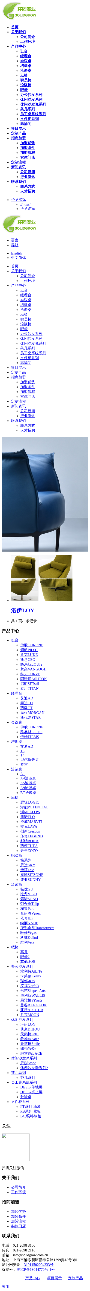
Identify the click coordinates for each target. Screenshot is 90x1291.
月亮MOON (29, 1015)
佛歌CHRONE (31, 645)
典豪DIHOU (30, 1029)
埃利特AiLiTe (31, 971)
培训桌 (16, 742)
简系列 (25, 860)
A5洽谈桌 (28, 783)
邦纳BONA (29, 841)
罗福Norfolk (29, 986)
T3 (22, 751)
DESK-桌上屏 (31, 1092)
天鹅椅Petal (29, 1034)
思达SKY (27, 865)
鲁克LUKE (29, 655)
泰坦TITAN (29, 688)
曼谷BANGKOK (33, 1005)
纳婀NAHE (29, 923)
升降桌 (25, 1097)
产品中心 (32, 1278)
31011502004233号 (39, 1265)
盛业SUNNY (30, 880)
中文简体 (18, 258)
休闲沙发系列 (22, 1020)
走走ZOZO (29, 851)
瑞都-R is (27, 981)
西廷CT (26, 708)
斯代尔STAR (30, 717)
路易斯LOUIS (31, 664)
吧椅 (14, 947)
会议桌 (16, 722)
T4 (22, 755)
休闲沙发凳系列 (24, 1058)
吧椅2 (25, 957)
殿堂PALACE (31, 1053)
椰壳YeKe (28, 1049)
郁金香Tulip (29, 904)
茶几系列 (18, 1073)
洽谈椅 (16, 884)
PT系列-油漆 (30, 1106)
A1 (22, 774)
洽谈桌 (16, 769)
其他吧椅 (27, 962)
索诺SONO (29, 899)
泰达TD (26, 703)
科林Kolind (29, 937)
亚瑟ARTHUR (31, 1010)
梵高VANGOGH (33, 669)
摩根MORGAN (32, 713)
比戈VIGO (28, 894)
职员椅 (16, 855)
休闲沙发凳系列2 (34, 1068)
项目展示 (54, 1278)
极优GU (26, 889)
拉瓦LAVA (28, 826)
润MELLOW (30, 812)
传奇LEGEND (31, 836)
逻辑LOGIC (29, 802)
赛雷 (24, 764)
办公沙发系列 (22, 966)
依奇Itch (26, 918)
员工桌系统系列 (24, 1082)
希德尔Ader (29, 1039)
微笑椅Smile (30, 1044)
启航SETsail (29, 684)
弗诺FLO (27, 817)
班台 (14, 640)
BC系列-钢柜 (30, 1116)
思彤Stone (28, 1063)
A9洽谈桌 (28, 788)
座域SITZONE (31, 875)
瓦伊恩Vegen (30, 913)
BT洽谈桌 (28, 793)
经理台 (16, 693)
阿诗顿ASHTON (33, 679)
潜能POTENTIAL (34, 807)
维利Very (27, 942)
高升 (24, 952)
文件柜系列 (20, 1102)
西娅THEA (29, 846)
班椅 (14, 797)
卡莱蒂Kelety (30, 976)
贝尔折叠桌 (29, 759)
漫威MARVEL (31, 822)
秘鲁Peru (27, 908)
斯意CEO (27, 659)
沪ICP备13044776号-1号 (36, 1269)
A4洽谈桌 (28, 778)
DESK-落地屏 (31, 1087)
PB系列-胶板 (30, 1111)
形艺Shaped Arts (32, 991)
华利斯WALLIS (32, 995)
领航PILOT (29, 650)
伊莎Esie (27, 870)
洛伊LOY (22, 610)
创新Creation (30, 831)
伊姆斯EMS (29, 737)
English (16, 253)
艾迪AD (26, 698)
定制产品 (75, 1278)
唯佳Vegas (28, 933)
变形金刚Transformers (37, 928)
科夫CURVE (30, 674)
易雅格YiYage (31, 1000)
